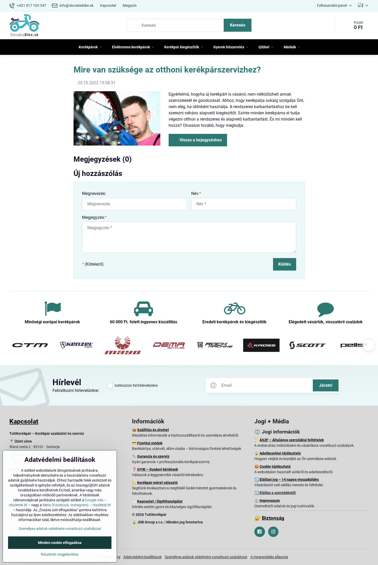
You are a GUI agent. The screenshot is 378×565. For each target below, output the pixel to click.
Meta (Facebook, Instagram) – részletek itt (77, 505)
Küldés (284, 264)
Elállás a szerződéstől (278, 493)
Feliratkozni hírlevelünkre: (75, 390)
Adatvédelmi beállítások (142, 557)
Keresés (237, 25)
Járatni (325, 385)
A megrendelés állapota (269, 557)
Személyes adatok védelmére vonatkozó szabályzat (206, 557)
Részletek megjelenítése (60, 554)
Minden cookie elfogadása (60, 543)
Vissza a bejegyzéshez (200, 139)
